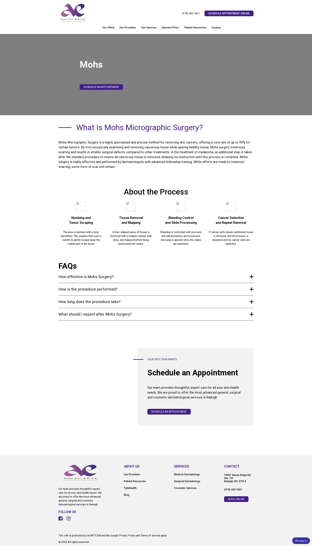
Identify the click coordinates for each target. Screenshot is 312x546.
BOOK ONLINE (236, 499)
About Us (132, 466)
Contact (216, 27)
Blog (126, 494)
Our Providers (128, 27)
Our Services (148, 27)
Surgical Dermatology (187, 481)
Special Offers (170, 27)
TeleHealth (130, 488)
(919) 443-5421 (191, 13)
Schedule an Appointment (101, 87)
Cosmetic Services (185, 488)
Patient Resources (195, 27)
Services (181, 466)
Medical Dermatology (187, 474)
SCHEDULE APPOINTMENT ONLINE (229, 13)
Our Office (108, 27)
